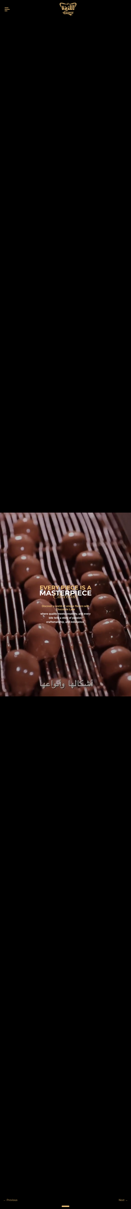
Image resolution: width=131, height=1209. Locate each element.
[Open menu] (7, 9)
